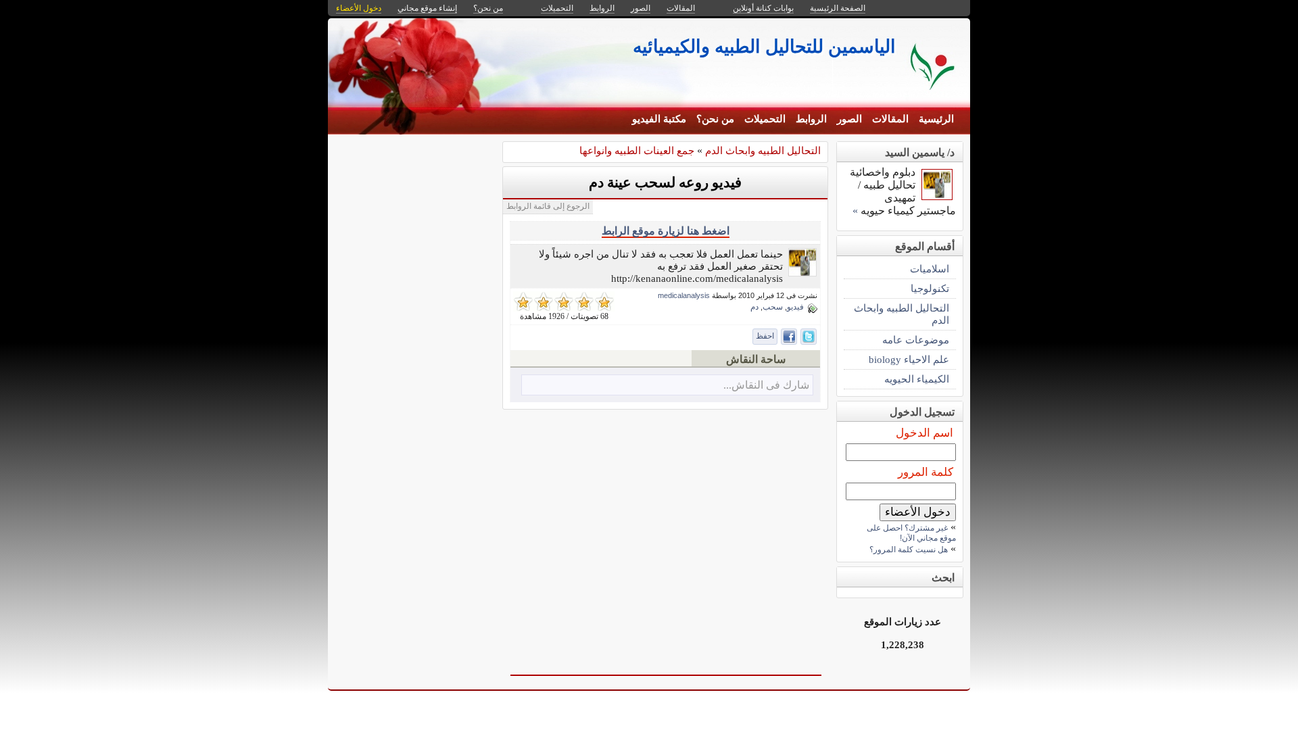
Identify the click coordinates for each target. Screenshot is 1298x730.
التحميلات (765, 119)
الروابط (811, 119)
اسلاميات (929, 268)
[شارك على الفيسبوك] (789, 336)
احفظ (765, 336)
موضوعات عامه (915, 339)
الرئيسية (936, 119)
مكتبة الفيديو (659, 119)
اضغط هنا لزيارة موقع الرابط (665, 231)
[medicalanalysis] (802, 272)
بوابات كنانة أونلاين (763, 8)
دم (754, 307)
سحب (773, 307)
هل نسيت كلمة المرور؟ (908, 549)
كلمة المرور (925, 472)
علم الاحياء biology (909, 359)
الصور (849, 119)
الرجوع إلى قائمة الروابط (548, 206)
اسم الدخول (924, 433)
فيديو (795, 307)
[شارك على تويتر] (808, 336)
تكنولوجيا (930, 288)
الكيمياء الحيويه (916, 379)
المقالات (890, 119)
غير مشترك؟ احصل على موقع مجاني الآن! (911, 533)
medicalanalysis (684, 295)
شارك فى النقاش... (766, 385)
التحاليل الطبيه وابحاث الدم (763, 150)
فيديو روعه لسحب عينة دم (665, 182)
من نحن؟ (715, 119)
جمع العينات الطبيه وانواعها (636, 150)
